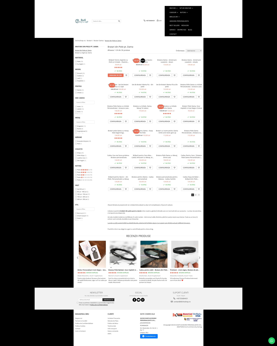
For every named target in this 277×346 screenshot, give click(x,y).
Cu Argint (80, 64)
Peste (79, 170)
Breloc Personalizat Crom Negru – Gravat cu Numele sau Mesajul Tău (103, 270)
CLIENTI (111, 314)
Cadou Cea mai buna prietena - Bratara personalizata (118, 156)
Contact (77, 329)
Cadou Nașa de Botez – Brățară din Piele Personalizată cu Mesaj (191, 178)
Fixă (78, 144)
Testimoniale (112, 326)
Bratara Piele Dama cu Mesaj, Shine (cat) (167, 156)
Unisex (79, 93)
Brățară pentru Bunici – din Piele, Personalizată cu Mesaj (118, 178)
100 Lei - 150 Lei (82, 194)
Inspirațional (81, 131)
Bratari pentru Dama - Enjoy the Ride (142, 132)
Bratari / (90, 41)
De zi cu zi (80, 213)
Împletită (80, 81)
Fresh (79, 218)
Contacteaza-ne (150, 336)
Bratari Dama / (99, 41)
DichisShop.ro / (81, 41)
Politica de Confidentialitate (99, 305)
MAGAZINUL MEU (82, 314)
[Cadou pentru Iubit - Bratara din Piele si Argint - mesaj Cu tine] (153, 254)
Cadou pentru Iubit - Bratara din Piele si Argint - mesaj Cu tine (162, 270)
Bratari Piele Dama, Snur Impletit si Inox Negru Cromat (191, 107)
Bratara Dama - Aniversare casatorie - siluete (191, 61)
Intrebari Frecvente (114, 318)
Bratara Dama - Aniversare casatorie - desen (167, 61)
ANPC (109, 334)
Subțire (79, 76)
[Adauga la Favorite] (126, 75)
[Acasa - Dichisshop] (82, 21)
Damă (79, 90)
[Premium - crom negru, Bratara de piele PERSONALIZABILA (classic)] (184, 254)
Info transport (112, 329)
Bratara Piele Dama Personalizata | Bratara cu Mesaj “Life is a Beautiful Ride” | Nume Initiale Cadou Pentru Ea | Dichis (191, 132)
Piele (78, 61)
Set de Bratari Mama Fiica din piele (167, 85)
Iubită (79, 109)
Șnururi (79, 73)
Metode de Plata (113, 321)
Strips (79, 153)
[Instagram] (143, 300)
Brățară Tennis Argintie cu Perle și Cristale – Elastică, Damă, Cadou (118, 61)
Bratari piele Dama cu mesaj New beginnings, (118, 132)
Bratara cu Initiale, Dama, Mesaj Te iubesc (142, 107)
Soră (78, 112)
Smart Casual (81, 216)
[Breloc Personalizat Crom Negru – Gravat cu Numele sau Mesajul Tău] (92, 254)
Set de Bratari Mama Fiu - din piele (142, 85)
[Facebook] (134, 300)
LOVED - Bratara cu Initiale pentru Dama (166, 107)
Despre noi (78, 318)
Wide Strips (80, 155)
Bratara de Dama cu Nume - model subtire (142, 61)
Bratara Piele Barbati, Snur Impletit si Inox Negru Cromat (129, 270)
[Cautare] (119, 21)
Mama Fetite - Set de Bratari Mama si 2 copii (118, 85)
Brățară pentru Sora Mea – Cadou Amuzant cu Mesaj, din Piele (142, 156)
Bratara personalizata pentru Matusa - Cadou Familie (166, 178)
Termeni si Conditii (81, 321)
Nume (79, 129)
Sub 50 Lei (80, 189)
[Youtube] (138, 300)
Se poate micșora (82, 141)
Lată (78, 78)
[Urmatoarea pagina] (198, 195)
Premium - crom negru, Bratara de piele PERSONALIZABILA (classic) (194, 270)
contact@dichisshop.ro (182, 302)
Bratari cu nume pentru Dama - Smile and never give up (167, 132)
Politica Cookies (80, 326)
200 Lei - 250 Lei (82, 199)
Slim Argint (80, 160)
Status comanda (113, 331)
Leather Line (81, 158)
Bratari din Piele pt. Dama (83, 50)
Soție (78, 106)
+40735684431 (182, 298)
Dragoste (80, 126)
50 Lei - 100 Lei (81, 192)
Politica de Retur (113, 323)
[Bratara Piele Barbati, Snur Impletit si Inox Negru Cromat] (123, 254)
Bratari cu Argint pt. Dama (83, 53)
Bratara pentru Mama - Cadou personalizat (143, 178)
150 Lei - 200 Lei (82, 197)
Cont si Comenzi (80, 331)
